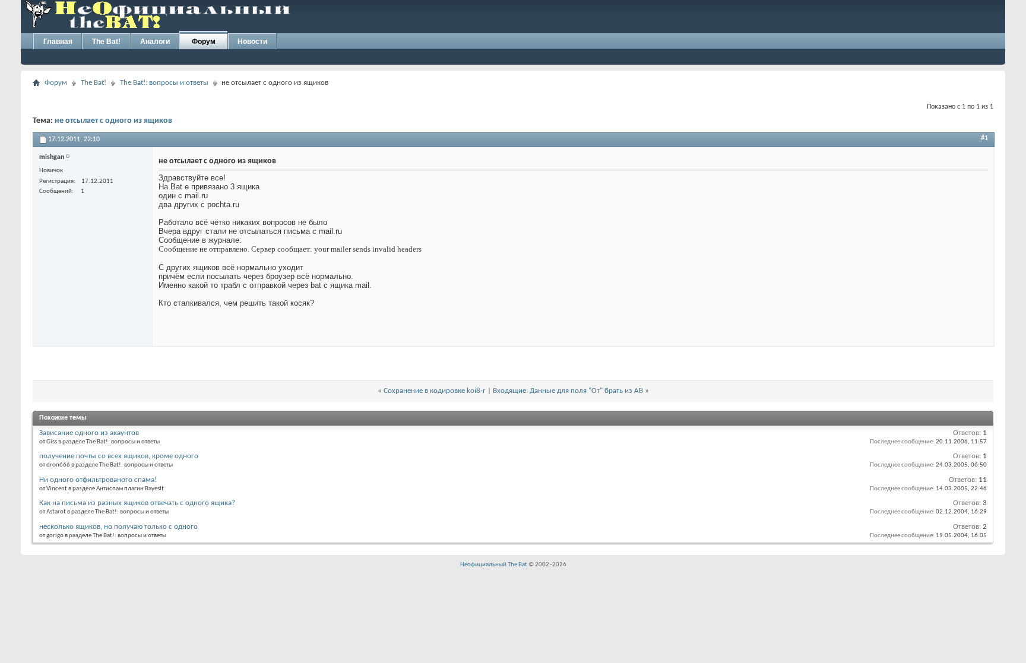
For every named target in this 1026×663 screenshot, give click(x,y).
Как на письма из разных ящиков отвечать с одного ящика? (137, 503)
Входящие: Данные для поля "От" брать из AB (568, 391)
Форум (204, 41)
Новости (252, 41)
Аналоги (155, 41)
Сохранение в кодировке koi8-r (435, 391)
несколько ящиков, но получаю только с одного (118, 527)
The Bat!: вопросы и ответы (164, 83)
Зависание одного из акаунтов (89, 433)
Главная (57, 41)
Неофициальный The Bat (493, 565)
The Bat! (106, 41)
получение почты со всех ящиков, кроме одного (118, 456)
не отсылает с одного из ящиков (113, 120)
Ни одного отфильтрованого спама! (98, 480)
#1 (984, 138)
